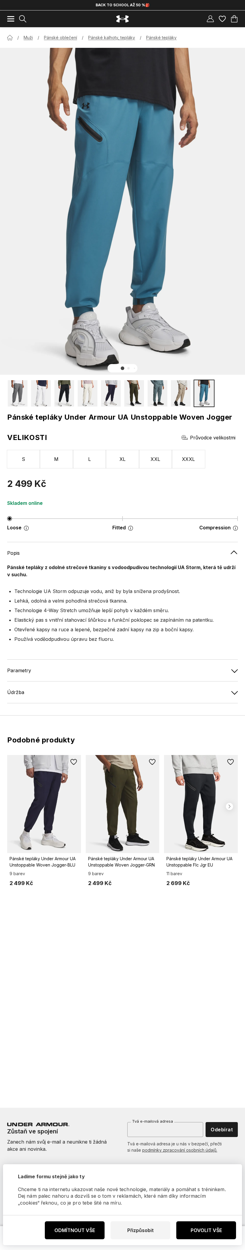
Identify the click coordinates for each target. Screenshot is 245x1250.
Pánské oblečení (60, 37)
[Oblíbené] (222, 18)
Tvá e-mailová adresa (152, 1121)
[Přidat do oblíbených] (74, 762)
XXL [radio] (155, 459)
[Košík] (234, 18)
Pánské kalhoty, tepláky (111, 37)
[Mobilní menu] (10, 18)
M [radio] (56, 459)
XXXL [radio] (188, 459)
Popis (13, 553)
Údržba (15, 692)
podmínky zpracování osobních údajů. (179, 1150)
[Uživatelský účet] (210, 18)
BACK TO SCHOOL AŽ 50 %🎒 (123, 5)
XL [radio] (123, 459)
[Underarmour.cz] (122, 19)
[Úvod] (10, 37)
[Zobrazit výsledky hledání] (22, 18)
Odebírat (222, 1130)
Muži (28, 37)
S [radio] (23, 459)
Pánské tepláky (161, 37)
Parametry (19, 670)
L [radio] (89, 459)
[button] (122, 368)
